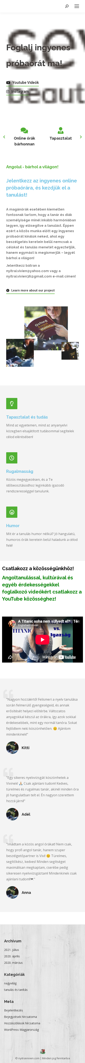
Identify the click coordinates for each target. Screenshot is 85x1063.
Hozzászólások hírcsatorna (22, 1023)
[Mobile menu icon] (77, 6)
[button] (22, 82)
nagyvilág (10, 983)
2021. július (11, 950)
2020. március (13, 963)
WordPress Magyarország (21, 1030)
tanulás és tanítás (16, 990)
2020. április (12, 956)
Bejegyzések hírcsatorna (20, 1017)
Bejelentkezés (13, 1010)
